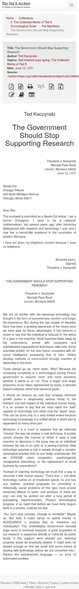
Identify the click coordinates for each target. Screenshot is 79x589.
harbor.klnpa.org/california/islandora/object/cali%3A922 (44, 76)
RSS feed (20, 583)
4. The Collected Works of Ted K (31, 22)
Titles (32, 583)
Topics (54, 583)
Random (6, 583)
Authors (43, 583)
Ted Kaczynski (27, 56)
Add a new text (45, 587)
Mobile (29, 587)
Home (10, 18)
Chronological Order (23, 26)
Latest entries (69, 583)
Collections (26, 18)
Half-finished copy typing (34, 60)
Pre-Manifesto (51, 26)
